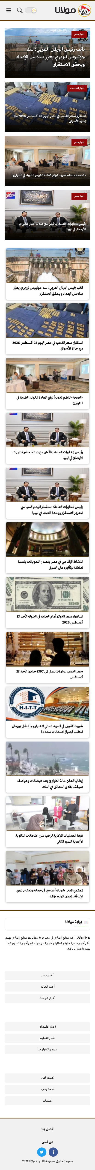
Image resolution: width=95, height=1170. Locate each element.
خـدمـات (47, 1101)
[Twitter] (41, 1152)
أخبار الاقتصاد (47, 1027)
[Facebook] (53, 1152)
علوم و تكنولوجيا (47, 1050)
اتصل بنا (47, 1129)
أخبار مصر (47, 975)
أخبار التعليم (47, 1038)
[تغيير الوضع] (31, 10)
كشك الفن (48, 1078)
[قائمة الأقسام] (9, 10)
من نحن (47, 1142)
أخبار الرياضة (47, 998)
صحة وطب (47, 1089)
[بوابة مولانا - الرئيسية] (72, 10)
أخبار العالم (48, 987)
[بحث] (20, 10)
